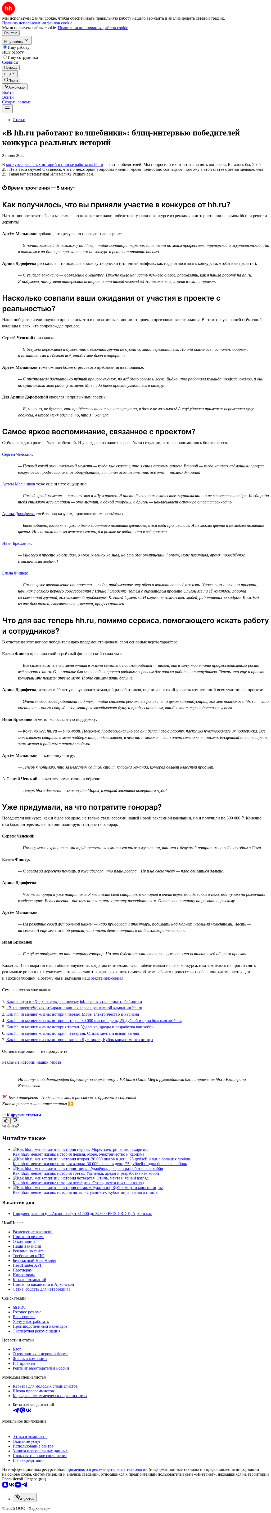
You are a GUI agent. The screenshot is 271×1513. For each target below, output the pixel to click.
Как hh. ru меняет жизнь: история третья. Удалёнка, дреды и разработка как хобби (80, 1027)
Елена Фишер (14, 573)
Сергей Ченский (17, 454)
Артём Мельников (18, 484)
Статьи (19, 119)
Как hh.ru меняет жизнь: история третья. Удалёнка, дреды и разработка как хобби (86, 1173)
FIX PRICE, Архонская (131, 1213)
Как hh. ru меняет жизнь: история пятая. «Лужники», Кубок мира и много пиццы (79, 1039)
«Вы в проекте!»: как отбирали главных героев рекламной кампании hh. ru (74, 1008)
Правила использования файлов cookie (93, 27)
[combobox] (25, 1497)
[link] (11, 80)
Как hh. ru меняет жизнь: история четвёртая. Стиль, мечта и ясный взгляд (72, 1033)
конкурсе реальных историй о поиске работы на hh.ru (54, 164)
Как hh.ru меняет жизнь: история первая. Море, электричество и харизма (78, 1154)
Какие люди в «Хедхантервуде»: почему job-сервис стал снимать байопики (74, 1001)
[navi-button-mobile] (7, 108)
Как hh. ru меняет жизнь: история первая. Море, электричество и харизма (72, 1014)
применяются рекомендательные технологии (107, 1469)
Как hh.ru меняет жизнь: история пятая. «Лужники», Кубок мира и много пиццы (86, 1192)
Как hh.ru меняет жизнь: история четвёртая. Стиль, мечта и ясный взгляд (78, 1183)
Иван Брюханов (16, 543)
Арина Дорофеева (18, 513)
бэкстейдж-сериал (107, 978)
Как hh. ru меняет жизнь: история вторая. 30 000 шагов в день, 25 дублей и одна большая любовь (94, 1020)
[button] (8, 92)
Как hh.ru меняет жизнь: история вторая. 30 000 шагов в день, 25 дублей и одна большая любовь (100, 1163)
